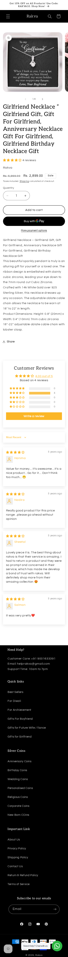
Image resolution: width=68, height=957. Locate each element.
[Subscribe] (55, 909)
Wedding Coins (18, 779)
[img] (15, 452)
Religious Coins (18, 797)
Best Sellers (15, 692)
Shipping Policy (18, 857)
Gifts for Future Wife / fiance (27, 727)
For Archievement (19, 709)
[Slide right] (42, 99)
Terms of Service (19, 884)
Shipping (24, 181)
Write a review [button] (34, 416)
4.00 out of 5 (44, 376)
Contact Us (15, 866)
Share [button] (11, 341)
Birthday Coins (17, 770)
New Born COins (18, 814)
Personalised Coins (20, 788)
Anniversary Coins (20, 761)
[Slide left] (25, 99)
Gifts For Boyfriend (20, 718)
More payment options (34, 230)
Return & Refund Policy (23, 875)
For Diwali (14, 701)
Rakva (38, 955)
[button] (8, 16)
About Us (14, 839)
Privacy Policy (17, 848)
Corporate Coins (18, 806)
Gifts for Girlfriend (20, 736)
